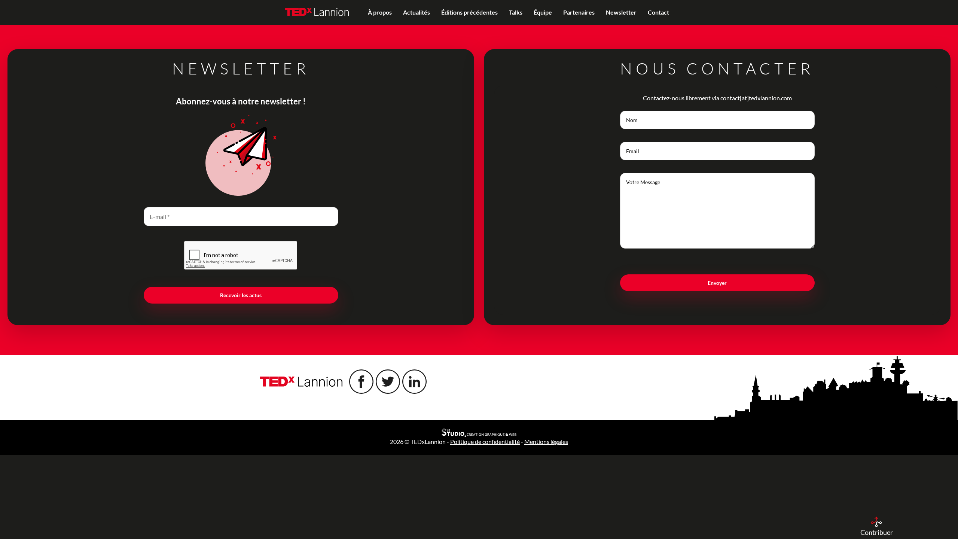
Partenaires (579, 12)
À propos (380, 12)
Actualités (416, 12)
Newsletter (621, 12)
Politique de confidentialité (485, 441)
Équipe (543, 12)
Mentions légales (546, 441)
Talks (515, 12)
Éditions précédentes (469, 12)
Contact (658, 12)
